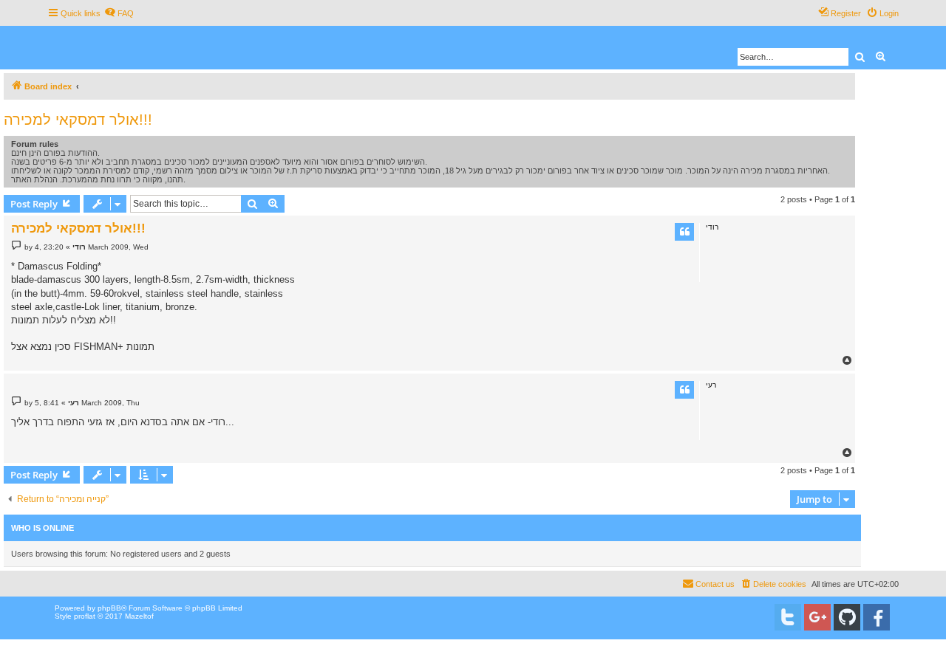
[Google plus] (817, 617)
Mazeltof (139, 616)
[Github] (847, 617)
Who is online (42, 527)
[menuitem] (119, 13)
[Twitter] (788, 617)
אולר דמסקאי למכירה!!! (78, 119)
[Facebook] (876, 617)
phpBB (109, 608)
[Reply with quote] (684, 232)
